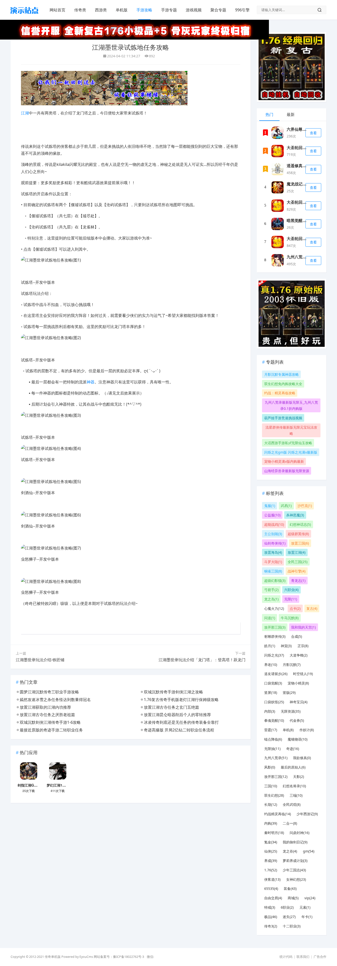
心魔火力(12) (274, 608)
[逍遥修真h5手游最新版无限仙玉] (277, 169)
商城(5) (293, 898)
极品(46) (270, 916)
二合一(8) (290, 823)
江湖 (25, 113)
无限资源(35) (290, 711)
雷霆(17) (270, 729)
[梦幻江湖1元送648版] (57, 771)
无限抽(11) (272, 748)
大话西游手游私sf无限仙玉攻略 (288, 442)
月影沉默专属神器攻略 (281, 374)
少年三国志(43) (294, 870)
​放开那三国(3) (274, 627)
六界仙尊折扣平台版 (304, 129)
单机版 (122, 10)
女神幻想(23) (296, 879)
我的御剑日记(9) (295, 842)
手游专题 (169, 10)
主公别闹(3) (273, 533)
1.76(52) (270, 870)
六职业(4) (291, 589)
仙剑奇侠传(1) (274, 543)
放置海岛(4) (273, 552)
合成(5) (296, 636)
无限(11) (290, 599)
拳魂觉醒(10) (274, 720)
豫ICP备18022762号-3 (128, 957)
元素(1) (305, 907)
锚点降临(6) (273, 739)
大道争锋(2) (298, 655)
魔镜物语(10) (297, 739)
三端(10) (296, 795)
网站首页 (57, 10)
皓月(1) (269, 645)
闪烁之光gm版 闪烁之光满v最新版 (290, 452)
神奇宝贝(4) (298, 702)
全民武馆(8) (291, 804)
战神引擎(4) (296, 571)
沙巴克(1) (305, 505)
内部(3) (269, 711)
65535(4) (271, 888)
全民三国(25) (297, 561)
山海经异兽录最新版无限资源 (286, 470)
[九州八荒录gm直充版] (277, 260)
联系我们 (303, 957)
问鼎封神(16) (299, 832)
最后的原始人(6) (293, 767)
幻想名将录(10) (294, 786)
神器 (90, 382)
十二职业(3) (291, 926)
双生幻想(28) (274, 795)
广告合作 (320, 957)
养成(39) (270, 860)
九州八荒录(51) (275, 757)
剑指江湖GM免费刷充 (34, 785)
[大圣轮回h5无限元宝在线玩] (277, 242)
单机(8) (288, 729)
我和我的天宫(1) (303, 627)
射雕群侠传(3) (274, 636)
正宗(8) (303, 645)
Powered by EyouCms (77, 957)
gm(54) (308, 851)
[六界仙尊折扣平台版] (277, 133)
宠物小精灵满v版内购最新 (284, 461)
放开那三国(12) (275, 776)
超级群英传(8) (298, 533)
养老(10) (270, 664)
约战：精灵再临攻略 (279, 393)
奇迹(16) (292, 748)
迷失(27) (289, 916)
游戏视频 (194, 10)
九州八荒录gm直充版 (305, 257)
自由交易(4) (273, 898)
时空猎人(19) (303, 673)
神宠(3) (286, 645)
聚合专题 (218, 10)
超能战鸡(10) (274, 524)
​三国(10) (270, 786)
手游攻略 (144, 10)
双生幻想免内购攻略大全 (283, 383)
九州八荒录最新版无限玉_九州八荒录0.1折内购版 (291, 405)
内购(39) (270, 823)
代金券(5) (297, 720)
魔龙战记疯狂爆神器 (304, 184)
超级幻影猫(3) (274, 580)
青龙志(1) (298, 580)
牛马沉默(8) (290, 617)
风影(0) (269, 767)
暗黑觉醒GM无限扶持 (305, 220)
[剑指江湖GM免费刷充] (28, 771)
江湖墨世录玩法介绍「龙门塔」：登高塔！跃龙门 (202, 659)
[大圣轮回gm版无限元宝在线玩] (277, 205)
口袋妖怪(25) (274, 702)
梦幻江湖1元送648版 (63, 785)
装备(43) (290, 888)
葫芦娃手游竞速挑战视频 (283, 418)
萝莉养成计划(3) (295, 860)
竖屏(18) (270, 692)
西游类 (101, 10)
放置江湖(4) (296, 552)
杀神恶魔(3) (295, 515)
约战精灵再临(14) (277, 814)
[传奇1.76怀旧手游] (24, 15)
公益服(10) (272, 515)
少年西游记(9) (307, 814)
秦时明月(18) (274, 832)
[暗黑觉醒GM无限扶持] (277, 224)
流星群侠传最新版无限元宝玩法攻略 (291, 430)
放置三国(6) (300, 543)
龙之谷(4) (290, 851)
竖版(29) (289, 692)
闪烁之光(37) (274, 655)
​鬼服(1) (269, 505)
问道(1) (269, 617)
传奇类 (80, 10)
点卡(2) (295, 608)
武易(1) (286, 505)
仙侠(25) (270, 851)
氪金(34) (270, 842)
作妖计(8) (307, 729)
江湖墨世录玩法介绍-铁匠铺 (40, 659)
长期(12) (270, 804)
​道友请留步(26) (275, 673)
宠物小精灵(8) (298, 683)
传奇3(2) (270, 926)
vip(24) (309, 898)
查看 (313, 133)
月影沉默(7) (291, 664)
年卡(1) (306, 916)
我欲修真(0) (302, 757)
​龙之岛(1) (271, 599)
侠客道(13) (272, 879)
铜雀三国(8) (273, 571)
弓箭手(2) (271, 589)
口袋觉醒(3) (273, 683)
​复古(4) (311, 608)
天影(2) (298, 776)
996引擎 (242, 10)
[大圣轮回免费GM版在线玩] (277, 151)
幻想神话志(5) (300, 524)
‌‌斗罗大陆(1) (273, 561)
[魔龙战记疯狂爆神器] (277, 187)
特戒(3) (269, 907)
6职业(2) (287, 907)
